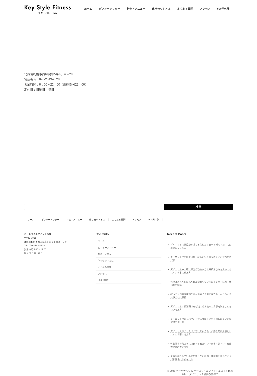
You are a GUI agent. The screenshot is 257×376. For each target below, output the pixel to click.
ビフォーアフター (50, 219)
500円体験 (153, 219)
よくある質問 (118, 219)
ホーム (31, 219)
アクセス (136, 219)
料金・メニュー (74, 219)
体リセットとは (97, 219)
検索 (198, 206)
